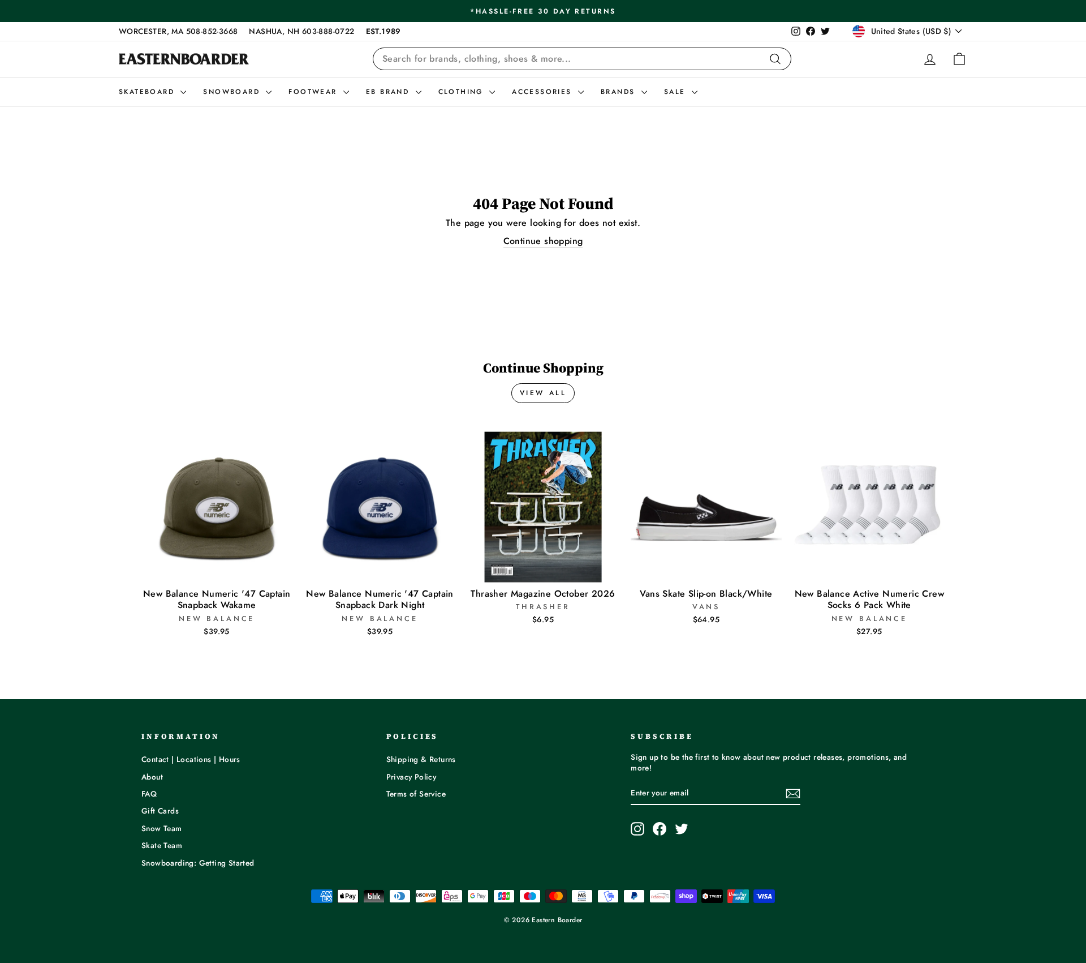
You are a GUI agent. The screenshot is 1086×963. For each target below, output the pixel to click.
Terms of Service (416, 793)
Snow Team (161, 828)
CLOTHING (462, 92)
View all (543, 393)
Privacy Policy (411, 776)
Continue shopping (543, 241)
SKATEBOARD (148, 92)
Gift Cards (160, 810)
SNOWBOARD (233, 92)
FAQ (149, 793)
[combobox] (582, 59)
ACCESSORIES (543, 92)
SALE (676, 92)
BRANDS (620, 92)
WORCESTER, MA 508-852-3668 (178, 31)
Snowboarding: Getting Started (198, 862)
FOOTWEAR (314, 92)
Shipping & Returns (421, 759)
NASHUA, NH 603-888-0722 (301, 31)
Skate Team (161, 845)
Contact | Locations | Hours (190, 759)
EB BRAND (389, 92)
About (152, 776)
